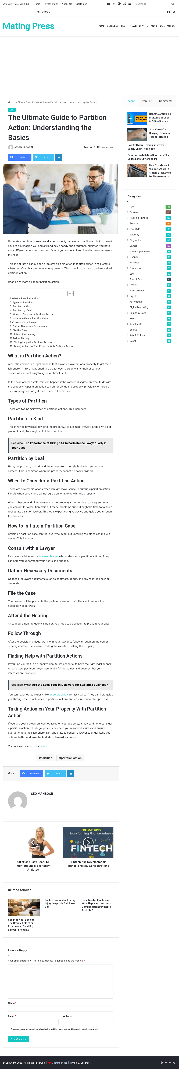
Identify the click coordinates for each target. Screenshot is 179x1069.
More (154, 25)
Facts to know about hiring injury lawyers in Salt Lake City (60, 903)
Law (21, 102)
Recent (130, 101)
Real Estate (136, 324)
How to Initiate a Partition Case (30, 318)
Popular (147, 101)
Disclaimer (81, 3)
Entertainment (137, 290)
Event (133, 340)
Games (133, 245)
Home (37, 3)
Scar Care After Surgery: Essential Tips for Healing (159, 133)
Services (134, 262)
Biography (135, 240)
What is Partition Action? (26, 298)
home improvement (140, 251)
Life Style (135, 229)
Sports (133, 329)
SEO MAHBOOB (22, 147)
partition (46, 758)
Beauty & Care (138, 312)
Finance (134, 257)
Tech (124, 25)
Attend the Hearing (24, 334)
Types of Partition (23, 302)
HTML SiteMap (42, 11)
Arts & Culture (137, 335)
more (44, 746)
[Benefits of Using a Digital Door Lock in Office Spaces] (137, 118)
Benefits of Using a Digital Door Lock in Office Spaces (160, 118)
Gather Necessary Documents (30, 326)
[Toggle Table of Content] (69, 293)
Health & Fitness (139, 217)
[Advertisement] (89, 65)
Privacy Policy (51, 3)
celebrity (134, 234)
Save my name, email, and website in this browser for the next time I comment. (55, 1029)
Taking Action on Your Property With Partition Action (43, 346)
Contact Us (167, 25)
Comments (166, 101)
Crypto (143, 25)
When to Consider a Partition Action (33, 314)
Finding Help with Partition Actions (33, 342)
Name (12, 1003)
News (133, 25)
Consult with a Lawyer (24, 322)
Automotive (136, 301)
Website (67, 1016)
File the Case (20, 330)
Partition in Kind (21, 306)
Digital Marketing (139, 307)
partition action (71, 758)
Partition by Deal (22, 310)
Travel (133, 285)
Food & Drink (137, 279)
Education (135, 268)
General (134, 223)
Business (112, 25)
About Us (67, 3)
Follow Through (21, 338)
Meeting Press (59, 1062)
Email (12, 1016)
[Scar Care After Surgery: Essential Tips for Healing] (137, 134)
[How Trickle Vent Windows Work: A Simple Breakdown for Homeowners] (137, 170)
